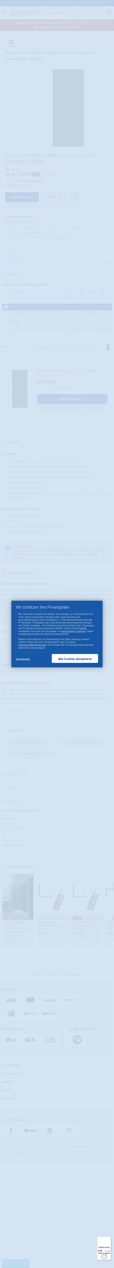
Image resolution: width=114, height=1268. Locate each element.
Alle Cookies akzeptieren (75, 659)
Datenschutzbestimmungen (32, 644)
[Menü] (109, 1238)
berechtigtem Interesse (73, 631)
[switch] (104, 1257)
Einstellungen (23, 659)
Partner (83, 628)
